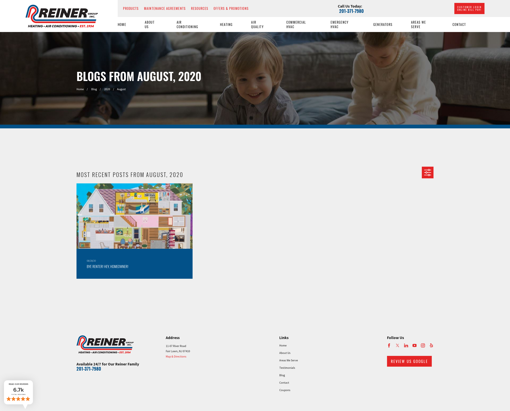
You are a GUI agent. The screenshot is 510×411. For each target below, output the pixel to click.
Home (283, 345)
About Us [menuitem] (150, 24)
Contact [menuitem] (459, 24)
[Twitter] (398, 345)
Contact (284, 382)
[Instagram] (423, 345)
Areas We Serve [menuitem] (418, 24)
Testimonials (287, 368)
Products (131, 8)
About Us (284, 353)
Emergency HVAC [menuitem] (339, 24)
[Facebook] (389, 345)
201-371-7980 (351, 11)
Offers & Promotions (231, 8)
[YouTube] (415, 345)
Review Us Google (409, 361)
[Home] (62, 16)
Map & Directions (176, 356)
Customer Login (469, 8)
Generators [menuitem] (382, 24)
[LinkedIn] (406, 345)
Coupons (284, 390)
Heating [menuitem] (226, 24)
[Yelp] (431, 345)
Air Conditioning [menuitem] (187, 24)
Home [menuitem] (122, 24)
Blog (282, 375)
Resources (199, 8)
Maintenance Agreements (165, 8)
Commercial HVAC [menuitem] (296, 24)
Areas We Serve (288, 360)
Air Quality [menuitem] (257, 24)
